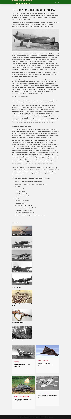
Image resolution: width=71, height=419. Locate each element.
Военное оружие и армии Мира (33, 416)
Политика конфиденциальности (46, 416)
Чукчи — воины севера (18, 340)
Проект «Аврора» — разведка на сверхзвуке (46, 364)
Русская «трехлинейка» (18, 322)
